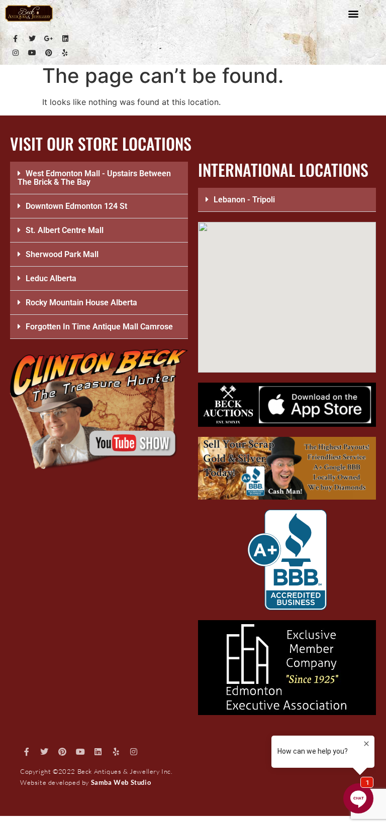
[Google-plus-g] (49, 39)
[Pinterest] (49, 53)
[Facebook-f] (16, 39)
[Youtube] (32, 53)
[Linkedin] (65, 39)
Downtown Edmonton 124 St (76, 206)
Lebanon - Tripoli (244, 199)
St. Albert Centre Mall (65, 230)
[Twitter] (32, 39)
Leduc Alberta (51, 278)
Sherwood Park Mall (62, 254)
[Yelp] (65, 53)
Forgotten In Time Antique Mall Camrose (99, 326)
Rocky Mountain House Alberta (81, 302)
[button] (353, 13)
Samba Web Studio (121, 782)
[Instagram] (16, 53)
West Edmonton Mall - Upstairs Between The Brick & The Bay (94, 178)
